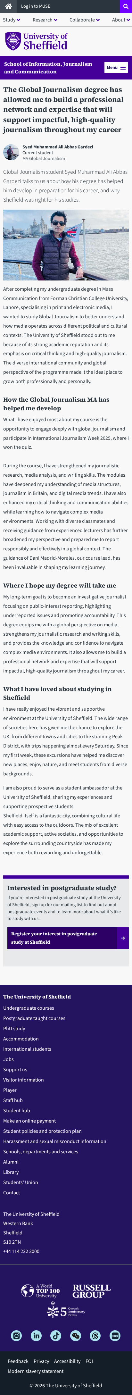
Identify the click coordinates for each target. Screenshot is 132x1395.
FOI (89, 1361)
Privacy (41, 1361)
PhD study (14, 1028)
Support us (15, 1069)
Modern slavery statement (35, 1371)
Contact (11, 1192)
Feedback (18, 1361)
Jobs (8, 1059)
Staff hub (13, 1100)
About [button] (118, 19)
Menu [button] (112, 67)
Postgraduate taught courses (34, 1018)
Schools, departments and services (40, 1151)
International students (27, 1049)
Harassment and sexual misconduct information (54, 1141)
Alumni (11, 1161)
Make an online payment (29, 1120)
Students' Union (20, 1182)
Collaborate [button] (82, 19)
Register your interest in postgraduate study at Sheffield (54, 938)
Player (10, 1090)
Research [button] (43, 19)
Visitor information (23, 1079)
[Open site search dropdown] (126, 6)
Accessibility (67, 1361)
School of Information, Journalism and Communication (48, 67)
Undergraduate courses (28, 1008)
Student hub (16, 1110)
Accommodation (21, 1038)
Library (11, 1172)
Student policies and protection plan (42, 1131)
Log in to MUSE (36, 6)
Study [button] (9, 19)
